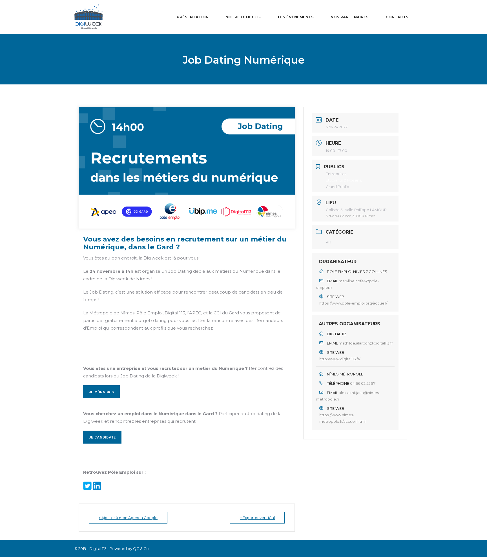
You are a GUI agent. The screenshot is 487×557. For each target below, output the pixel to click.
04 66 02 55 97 (362, 383)
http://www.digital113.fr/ (339, 359)
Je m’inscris (101, 392)
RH (328, 242)
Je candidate (102, 437)
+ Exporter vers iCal (257, 517)
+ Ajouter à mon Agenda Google (128, 517)
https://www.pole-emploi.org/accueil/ (353, 303)
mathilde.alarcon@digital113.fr (366, 343)
